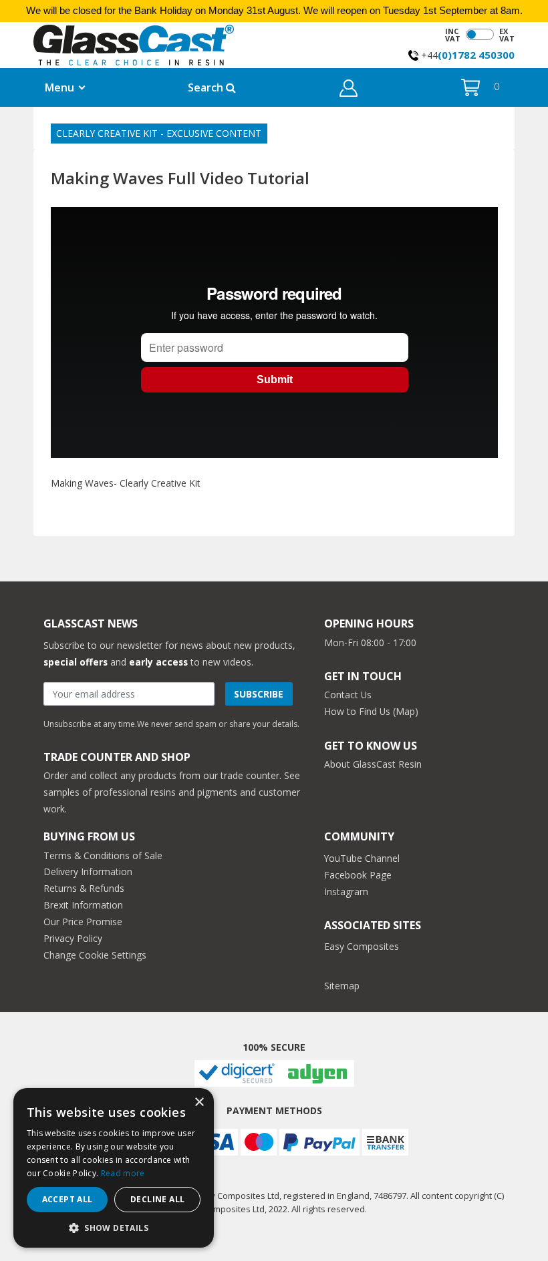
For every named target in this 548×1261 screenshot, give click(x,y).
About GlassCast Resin (373, 764)
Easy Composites (361, 946)
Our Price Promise (82, 921)
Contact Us (348, 694)
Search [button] (207, 87)
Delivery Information (87, 871)
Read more (123, 1173)
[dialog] (113, 1168)
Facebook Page (358, 874)
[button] (348, 90)
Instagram (346, 891)
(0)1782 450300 (476, 54)
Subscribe (258, 694)
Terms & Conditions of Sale (102, 855)
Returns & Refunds (83, 888)
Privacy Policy (72, 938)
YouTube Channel (362, 858)
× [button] (199, 1102)
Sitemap (342, 985)
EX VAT (507, 34)
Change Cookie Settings (94, 955)
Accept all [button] (67, 1199)
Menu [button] (59, 87)
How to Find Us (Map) (371, 711)
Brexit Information (83, 905)
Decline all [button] (157, 1199)
